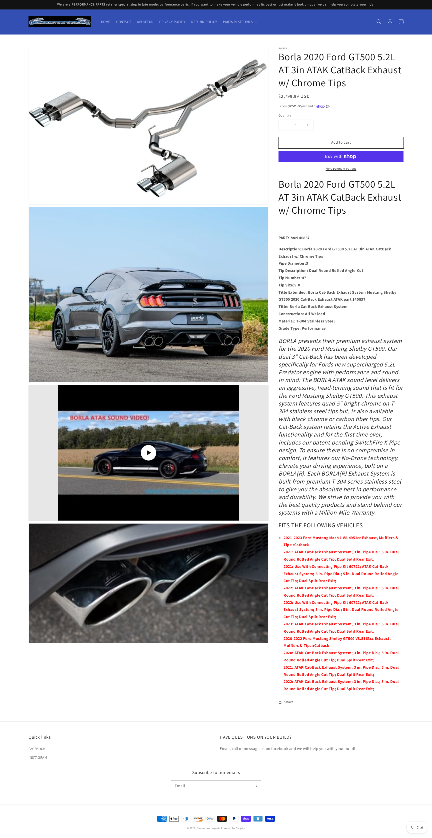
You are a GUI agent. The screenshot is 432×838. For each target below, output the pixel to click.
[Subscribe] (255, 785)
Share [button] (289, 702)
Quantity (284, 115)
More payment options (341, 168)
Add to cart (341, 142)
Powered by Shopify (233, 828)
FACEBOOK (37, 748)
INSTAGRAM (37, 757)
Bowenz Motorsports (208, 828)
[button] (379, 21)
